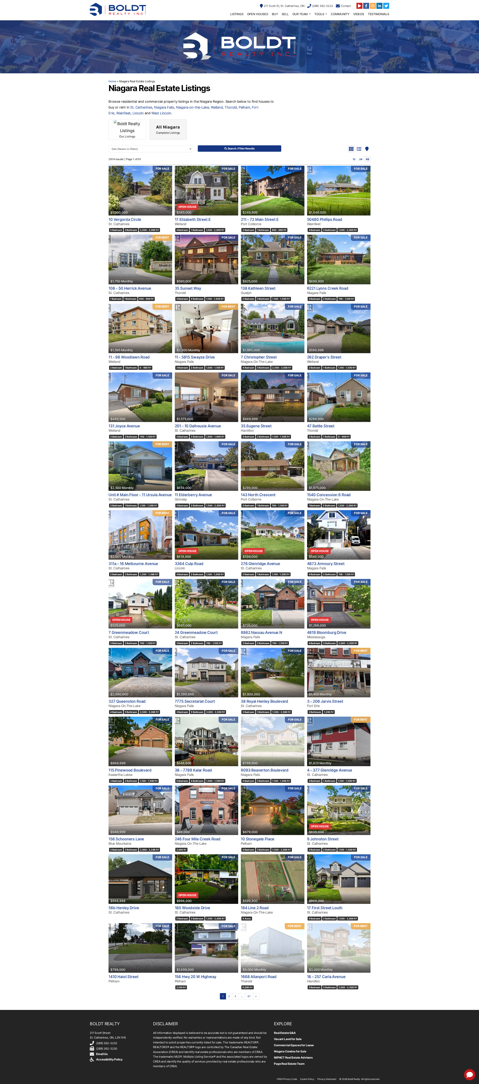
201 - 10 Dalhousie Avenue (198, 426)
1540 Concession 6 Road (329, 495)
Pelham (244, 107)
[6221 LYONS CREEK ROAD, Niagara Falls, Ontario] (339, 259)
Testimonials (378, 14)
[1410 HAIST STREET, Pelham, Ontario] (140, 948)
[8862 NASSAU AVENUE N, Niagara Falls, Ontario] (272, 604)
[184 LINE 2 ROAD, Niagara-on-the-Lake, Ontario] (272, 879)
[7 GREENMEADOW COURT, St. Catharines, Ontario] (140, 604)
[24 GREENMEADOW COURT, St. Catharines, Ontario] (206, 604)
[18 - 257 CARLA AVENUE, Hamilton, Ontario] (339, 948)
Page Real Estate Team (289, 1063)
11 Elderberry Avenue (193, 495)
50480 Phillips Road (324, 219)
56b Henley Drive (124, 908)
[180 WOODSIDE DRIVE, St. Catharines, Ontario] (206, 879)
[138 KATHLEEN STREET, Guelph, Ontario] (272, 259)
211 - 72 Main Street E (260, 219)
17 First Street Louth (324, 908)
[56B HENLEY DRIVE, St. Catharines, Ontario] (140, 879)
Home (112, 81)
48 (367, 159)
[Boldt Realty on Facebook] (366, 6)
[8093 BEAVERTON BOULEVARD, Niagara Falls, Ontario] (272, 741)
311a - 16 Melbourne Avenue (133, 563)
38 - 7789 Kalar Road (193, 770)
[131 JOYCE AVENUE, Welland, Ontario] (140, 397)
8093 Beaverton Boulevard (264, 770)
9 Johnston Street (322, 839)
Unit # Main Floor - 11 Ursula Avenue (140, 495)
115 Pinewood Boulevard (130, 770)
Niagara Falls (164, 107)
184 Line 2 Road (255, 908)
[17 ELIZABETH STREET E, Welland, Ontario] (206, 190)
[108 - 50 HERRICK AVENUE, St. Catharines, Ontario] (140, 259)
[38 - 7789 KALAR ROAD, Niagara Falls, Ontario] (206, 741)
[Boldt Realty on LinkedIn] (379, 6)
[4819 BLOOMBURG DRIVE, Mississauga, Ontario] (339, 604)
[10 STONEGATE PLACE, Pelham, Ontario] (272, 810)
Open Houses (257, 14)
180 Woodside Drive (192, 908)
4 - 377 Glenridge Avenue (329, 770)
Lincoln (138, 113)
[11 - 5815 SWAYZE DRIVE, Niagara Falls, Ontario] (206, 328)
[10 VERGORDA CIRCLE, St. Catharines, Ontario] (140, 190)
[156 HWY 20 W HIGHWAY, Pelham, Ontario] (206, 948)
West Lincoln (161, 113)
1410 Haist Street (123, 976)
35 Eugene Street (256, 426)
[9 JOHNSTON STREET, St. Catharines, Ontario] (339, 810)
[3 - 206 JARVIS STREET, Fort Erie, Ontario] (339, 672)
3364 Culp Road (189, 563)
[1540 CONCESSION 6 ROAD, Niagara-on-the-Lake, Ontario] (339, 466)
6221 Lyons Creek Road (327, 288)
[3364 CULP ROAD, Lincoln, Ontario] (206, 535)
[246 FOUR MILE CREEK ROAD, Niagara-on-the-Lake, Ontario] (206, 810)
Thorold (231, 107)
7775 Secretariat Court (195, 701)
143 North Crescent (258, 495)
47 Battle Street (321, 426)
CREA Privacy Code (287, 1079)
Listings (236, 14)
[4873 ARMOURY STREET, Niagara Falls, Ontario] (339, 535)
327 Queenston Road (127, 701)
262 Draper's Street (324, 357)
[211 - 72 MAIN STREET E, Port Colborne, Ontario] (272, 190)
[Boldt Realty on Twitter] (386, 6)
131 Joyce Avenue (124, 426)
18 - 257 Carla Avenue (326, 976)
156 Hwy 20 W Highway (195, 976)
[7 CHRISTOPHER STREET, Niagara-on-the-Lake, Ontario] (272, 328)
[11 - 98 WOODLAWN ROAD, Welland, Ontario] (140, 328)
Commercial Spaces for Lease (294, 1045)
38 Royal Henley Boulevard (264, 701)
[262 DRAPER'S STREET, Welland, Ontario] (339, 328)
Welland (217, 107)
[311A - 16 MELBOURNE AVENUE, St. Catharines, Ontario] (140, 535)
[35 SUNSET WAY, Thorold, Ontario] (206, 259)
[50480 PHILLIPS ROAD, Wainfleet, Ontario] (339, 190)
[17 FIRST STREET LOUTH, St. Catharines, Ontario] (339, 879)
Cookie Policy (307, 1079)
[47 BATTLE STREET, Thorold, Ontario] (339, 397)
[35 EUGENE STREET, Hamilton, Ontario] (272, 397)
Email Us (102, 1054)
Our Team (300, 14)
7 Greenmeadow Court (129, 632)
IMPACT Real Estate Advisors (293, 1057)
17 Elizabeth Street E (193, 219)
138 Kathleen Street (258, 288)
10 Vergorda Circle (125, 219)
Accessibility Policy (109, 1059)
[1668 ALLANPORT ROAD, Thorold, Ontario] (272, 948)
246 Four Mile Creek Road (197, 839)
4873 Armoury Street (325, 563)
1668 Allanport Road (259, 976)
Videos (358, 14)
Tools (319, 14)
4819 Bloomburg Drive (326, 632)
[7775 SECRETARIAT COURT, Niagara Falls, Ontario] (206, 672)
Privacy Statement (326, 1079)
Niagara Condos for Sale (290, 1051)
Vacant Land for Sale (288, 1039)
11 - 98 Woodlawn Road (129, 357)
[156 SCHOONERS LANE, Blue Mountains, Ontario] (140, 810)
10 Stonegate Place (257, 839)
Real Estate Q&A (285, 1033)
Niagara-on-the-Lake (192, 107)
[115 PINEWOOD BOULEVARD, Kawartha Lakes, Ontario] (140, 741)
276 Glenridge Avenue (260, 563)
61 (249, 996)
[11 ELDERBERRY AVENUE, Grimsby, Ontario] (206, 466)
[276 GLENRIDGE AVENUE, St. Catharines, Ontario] (272, 535)
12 (354, 159)
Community (340, 14)
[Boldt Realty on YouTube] (359, 6)
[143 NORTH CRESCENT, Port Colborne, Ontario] (272, 466)
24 (360, 159)
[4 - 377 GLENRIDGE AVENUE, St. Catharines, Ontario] (339, 741)
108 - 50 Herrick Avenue (130, 288)
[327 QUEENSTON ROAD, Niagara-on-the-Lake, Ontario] (140, 672)
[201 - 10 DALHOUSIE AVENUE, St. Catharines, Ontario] (206, 397)
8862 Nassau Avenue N (261, 632)
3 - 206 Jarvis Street (325, 701)
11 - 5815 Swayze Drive (195, 357)
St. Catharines (141, 107)
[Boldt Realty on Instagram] (373, 6)
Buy (275, 14)
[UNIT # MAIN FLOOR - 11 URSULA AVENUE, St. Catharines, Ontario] (140, 466)
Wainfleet (123, 113)
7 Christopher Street (259, 357)
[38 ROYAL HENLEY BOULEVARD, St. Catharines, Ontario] (272, 672)
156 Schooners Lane (126, 839)
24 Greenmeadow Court (196, 632)
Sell (285, 14)
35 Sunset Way (188, 288)
